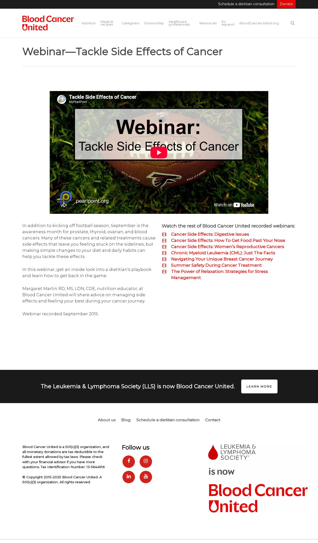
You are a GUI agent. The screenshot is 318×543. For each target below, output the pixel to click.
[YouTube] (146, 477)
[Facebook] (128, 461)
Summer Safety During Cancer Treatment (216, 265)
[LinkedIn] (128, 477)
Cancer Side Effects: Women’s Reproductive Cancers (227, 246)
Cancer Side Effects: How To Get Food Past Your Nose (228, 240)
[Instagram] (146, 461)
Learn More (259, 386)
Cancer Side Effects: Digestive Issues (210, 234)
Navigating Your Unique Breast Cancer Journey (222, 258)
